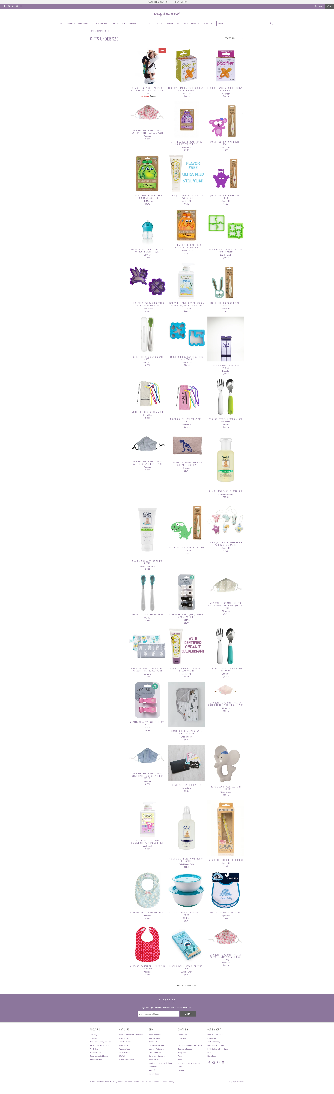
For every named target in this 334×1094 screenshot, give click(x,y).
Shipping (93, 1038)
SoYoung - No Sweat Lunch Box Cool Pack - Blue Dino (186, 446)
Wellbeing (182, 23)
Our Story (93, 1035)
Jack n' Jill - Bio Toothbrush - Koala (225, 119)
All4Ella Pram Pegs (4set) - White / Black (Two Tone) (186, 592)
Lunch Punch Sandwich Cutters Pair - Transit (186, 335)
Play (143, 23)
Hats (180, 1067)
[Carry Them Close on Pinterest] (12, 6)
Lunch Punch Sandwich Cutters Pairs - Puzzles (225, 227)
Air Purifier (152, 1070)
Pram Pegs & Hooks (214, 1035)
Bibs (179, 1042)
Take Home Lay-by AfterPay (100, 1042)
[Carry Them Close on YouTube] (8, 6)
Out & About (155, 23)
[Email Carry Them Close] (21, 6)
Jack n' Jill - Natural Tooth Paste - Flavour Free (186, 173)
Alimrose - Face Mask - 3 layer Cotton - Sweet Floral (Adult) (147, 113)
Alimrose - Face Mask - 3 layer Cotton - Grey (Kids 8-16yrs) (147, 445)
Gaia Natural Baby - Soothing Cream (147, 529)
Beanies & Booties (185, 1049)
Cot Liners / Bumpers (157, 1056)
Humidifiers (153, 1067)
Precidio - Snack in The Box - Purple (225, 339)
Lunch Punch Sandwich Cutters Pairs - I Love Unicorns (147, 281)
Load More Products (186, 985)
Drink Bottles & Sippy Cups (217, 1049)
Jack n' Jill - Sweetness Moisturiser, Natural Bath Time (147, 818)
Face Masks (182, 1035)
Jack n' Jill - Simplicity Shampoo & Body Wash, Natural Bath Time (186, 281)
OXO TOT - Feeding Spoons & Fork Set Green (225, 397)
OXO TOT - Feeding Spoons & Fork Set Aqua (225, 646)
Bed (115, 23)
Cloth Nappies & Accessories (189, 1063)
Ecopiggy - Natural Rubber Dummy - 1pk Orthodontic (186, 66)
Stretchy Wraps (125, 1053)
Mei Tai (122, 1056)
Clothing (169, 23)
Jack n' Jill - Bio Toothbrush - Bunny (225, 281)
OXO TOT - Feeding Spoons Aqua (147, 592)
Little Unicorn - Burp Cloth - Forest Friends (186, 704)
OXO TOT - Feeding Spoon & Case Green (147, 335)
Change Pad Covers (156, 1053)
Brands (194, 23)
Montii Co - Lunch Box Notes (186, 763)
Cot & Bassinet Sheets (157, 1045)
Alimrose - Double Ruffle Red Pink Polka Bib (147, 944)
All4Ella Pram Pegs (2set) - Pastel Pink (147, 700)
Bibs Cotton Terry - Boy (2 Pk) (225, 890)
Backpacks (211, 1038)
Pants (180, 1056)
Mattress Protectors (156, 1049)
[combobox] (245, 23)
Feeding (133, 23)
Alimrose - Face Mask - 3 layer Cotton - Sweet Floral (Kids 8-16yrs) (225, 938)
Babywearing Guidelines (99, 1056)
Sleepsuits (182, 1038)
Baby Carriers (124, 1038)
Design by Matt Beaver (235, 1082)
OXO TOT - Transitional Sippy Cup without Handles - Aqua (147, 227)
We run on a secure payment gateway (160, 1082)
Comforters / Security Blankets (160, 1063)
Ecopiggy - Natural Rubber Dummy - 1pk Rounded (225, 66)
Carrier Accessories (126, 1060)
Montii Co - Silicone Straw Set (147, 393)
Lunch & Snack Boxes (215, 1045)
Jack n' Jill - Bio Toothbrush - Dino (186, 523)
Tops (180, 1060)
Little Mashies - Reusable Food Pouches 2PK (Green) (147, 173)
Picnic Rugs (211, 1056)
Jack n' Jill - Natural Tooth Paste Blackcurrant (186, 646)
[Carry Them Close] (167, 14)
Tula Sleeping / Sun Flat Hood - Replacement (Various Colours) (147, 66)
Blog (92, 1063)
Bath (123, 23)
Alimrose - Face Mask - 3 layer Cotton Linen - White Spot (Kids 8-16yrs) (225, 586)
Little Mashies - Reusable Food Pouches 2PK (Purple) (186, 119)
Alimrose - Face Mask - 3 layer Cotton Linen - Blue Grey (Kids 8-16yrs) (147, 757)
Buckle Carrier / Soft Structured (131, 1035)
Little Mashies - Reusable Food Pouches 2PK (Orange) (186, 225)
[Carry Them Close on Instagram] (17, 6)
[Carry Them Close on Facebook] (4, 6)
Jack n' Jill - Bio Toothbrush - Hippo (225, 173)
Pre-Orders (94, 1049)
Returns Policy (95, 1053)
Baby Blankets (154, 1060)
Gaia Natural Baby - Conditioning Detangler (186, 827)
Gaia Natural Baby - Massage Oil (225, 460)
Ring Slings (123, 1045)
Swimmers (182, 1070)
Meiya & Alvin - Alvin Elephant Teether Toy (225, 764)
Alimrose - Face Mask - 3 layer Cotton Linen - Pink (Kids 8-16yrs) (225, 690)
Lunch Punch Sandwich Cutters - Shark (186, 944)
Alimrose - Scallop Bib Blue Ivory (147, 890)
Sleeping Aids (154, 1042)
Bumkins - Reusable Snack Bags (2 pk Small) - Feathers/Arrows (147, 646)
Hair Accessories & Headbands (190, 1045)
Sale (62, 23)
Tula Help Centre (96, 1060)
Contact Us (207, 23)
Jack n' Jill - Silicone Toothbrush (225, 828)
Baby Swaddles (85, 23)
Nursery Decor (154, 1074)
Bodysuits (182, 1053)
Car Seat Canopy (213, 1042)
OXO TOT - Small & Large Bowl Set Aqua (186, 890)
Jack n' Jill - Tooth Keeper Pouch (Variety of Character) (225, 520)
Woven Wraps (124, 1049)
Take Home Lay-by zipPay (99, 1045)
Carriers (69, 23)
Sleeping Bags (102, 23)
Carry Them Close (102, 1082)
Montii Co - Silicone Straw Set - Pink (186, 397)
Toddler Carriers (125, 1042)
